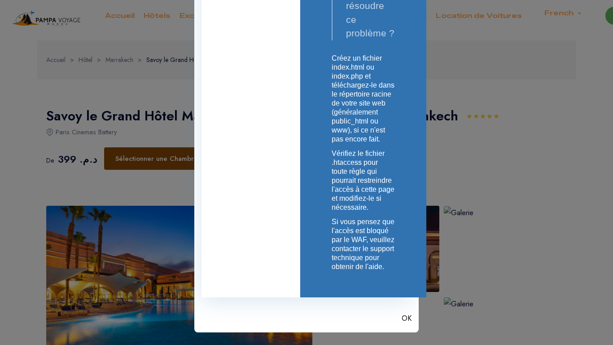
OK (407, 318)
